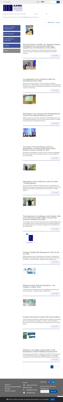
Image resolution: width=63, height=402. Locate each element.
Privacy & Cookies (10, 391)
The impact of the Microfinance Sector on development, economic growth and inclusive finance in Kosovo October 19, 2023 (39, 148)
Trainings (6, 45)
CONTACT (37, 17)
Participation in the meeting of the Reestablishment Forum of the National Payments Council (41, 114)
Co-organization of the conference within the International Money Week (39, 80)
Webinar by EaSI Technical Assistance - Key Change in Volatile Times (39, 286)
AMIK (4, 14)
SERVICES (26, 17)
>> (58, 366)
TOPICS (35, 14)
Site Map (7, 389)
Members (8, 2)
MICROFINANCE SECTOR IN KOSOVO (15, 14)
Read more (55, 55)
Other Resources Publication (9, 39)
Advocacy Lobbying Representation (9, 28)
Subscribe (53, 391)
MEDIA (31, 17)
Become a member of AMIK (13, 386)
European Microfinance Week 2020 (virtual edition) (41, 317)
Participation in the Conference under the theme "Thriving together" (40, 182)
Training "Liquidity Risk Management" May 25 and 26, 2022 (41, 253)
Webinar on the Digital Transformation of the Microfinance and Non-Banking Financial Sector (40, 351)
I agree (52, 399)
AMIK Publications (9, 33)
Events (58, 22)
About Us (7, 384)
